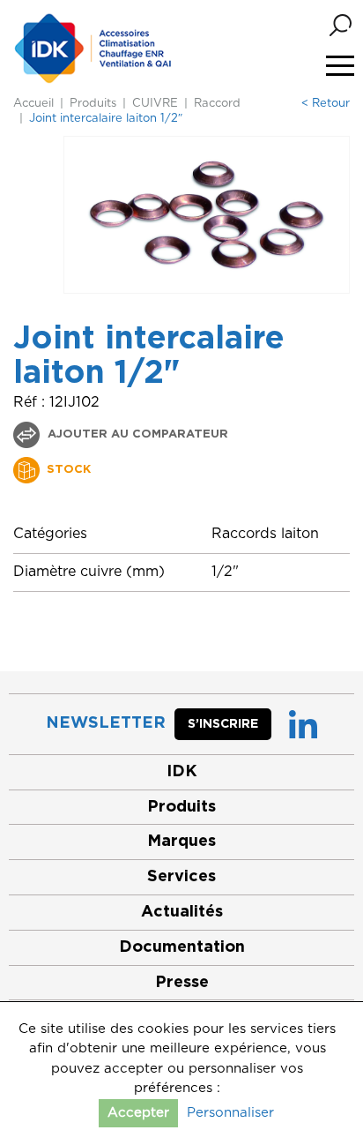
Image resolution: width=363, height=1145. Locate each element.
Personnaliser (230, 1112)
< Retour (325, 103)
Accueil (33, 103)
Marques (181, 841)
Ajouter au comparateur (136, 434)
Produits (93, 103)
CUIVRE (155, 103)
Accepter (138, 1112)
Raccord (217, 103)
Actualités (182, 912)
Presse (182, 983)
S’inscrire (223, 724)
